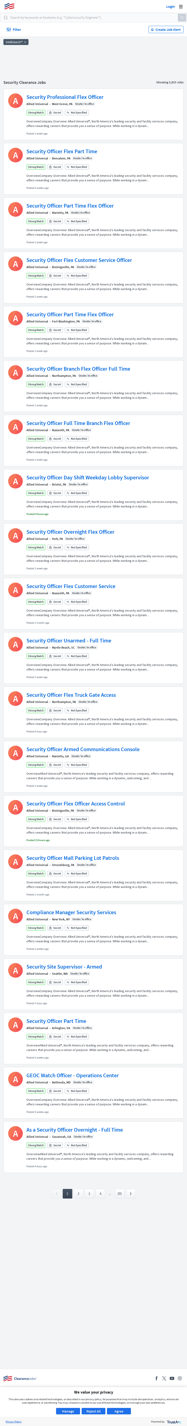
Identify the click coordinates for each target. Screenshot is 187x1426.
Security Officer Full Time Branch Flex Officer (78, 423)
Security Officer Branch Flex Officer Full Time (78, 368)
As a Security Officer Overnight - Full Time (74, 1129)
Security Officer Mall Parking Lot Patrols (72, 857)
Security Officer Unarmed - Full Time (68, 640)
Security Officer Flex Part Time (61, 151)
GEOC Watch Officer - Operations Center (72, 1075)
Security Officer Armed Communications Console (83, 749)
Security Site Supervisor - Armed (64, 966)
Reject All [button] (93, 1411)
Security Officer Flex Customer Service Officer (79, 260)
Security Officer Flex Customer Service (70, 586)
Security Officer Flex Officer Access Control (75, 803)
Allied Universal (37, 104)
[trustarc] (173, 1421)
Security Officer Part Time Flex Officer (70, 205)
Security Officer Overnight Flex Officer (70, 531)
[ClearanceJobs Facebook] (156, 1378)
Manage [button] (68, 1411)
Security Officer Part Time (56, 1021)
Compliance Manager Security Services (71, 912)
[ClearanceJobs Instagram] (179, 1378)
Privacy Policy (14, 1421)
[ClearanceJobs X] (164, 1378)
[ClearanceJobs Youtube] (172, 1378)
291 (119, 1193)
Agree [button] (118, 1411)
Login (170, 6)
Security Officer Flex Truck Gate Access (71, 694)
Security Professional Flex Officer (65, 96)
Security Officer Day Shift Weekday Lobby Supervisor (87, 477)
